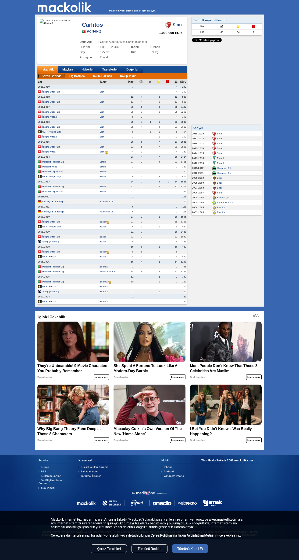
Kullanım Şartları (51, 476)
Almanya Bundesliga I (54, 201)
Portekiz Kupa (49, 166)
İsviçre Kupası (49, 116)
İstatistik (48, 69)
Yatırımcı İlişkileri (91, 476)
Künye (45, 467)
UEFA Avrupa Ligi (51, 131)
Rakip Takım (128, 76)
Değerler (132, 69)
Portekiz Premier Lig (53, 161)
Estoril (103, 161)
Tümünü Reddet (150, 549)
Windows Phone (174, 476)
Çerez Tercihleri (109, 549)
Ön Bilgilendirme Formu (50, 482)
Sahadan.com (89, 471)
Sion (102, 91)
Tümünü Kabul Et (190, 549)
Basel (103, 221)
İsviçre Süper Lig (51, 91)
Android (169, 471)
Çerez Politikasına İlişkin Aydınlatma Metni (182, 535)
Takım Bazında (102, 76)
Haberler (88, 69)
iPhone (168, 467)
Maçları (67, 69)
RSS (43, 471)
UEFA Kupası (49, 256)
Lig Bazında (77, 76)
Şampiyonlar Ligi (51, 241)
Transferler (110, 69)
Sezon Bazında (51, 76)
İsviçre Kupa (49, 151)
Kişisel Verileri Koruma (94, 467)
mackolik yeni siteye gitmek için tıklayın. (132, 10)
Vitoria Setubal (107, 271)
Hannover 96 (107, 201)
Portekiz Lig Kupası (52, 171)
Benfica (104, 266)
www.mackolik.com (223, 519)
